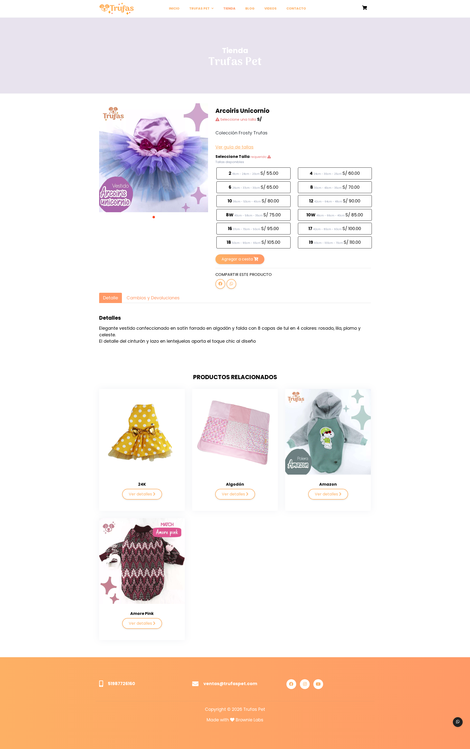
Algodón (235, 484)
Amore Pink (142, 613)
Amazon (328, 484)
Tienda (229, 8)
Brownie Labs (249, 720)
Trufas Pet (199, 8)
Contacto (296, 8)
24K (142, 484)
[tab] (110, 298)
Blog (250, 8)
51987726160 (121, 684)
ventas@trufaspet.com (230, 684)
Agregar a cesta (238, 259)
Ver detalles (141, 494)
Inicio (174, 8)
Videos (270, 8)
